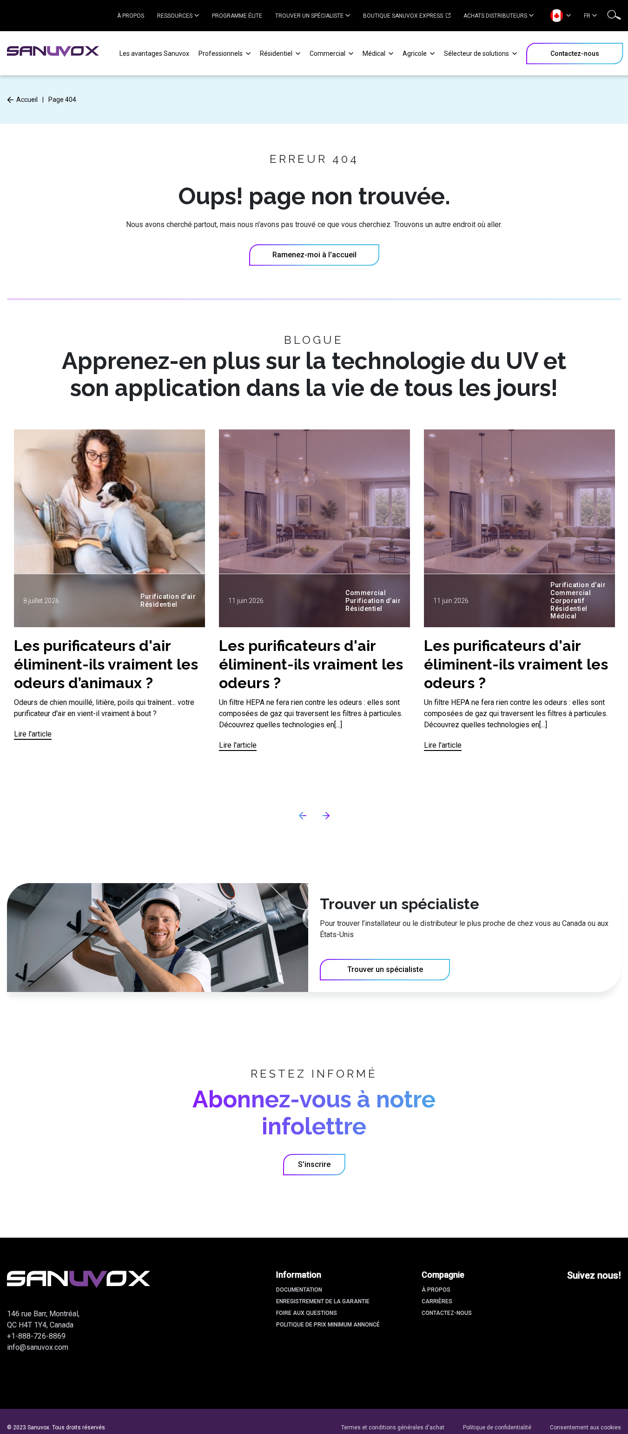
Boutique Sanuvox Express (403, 16)
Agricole (415, 53)
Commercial (328, 53)
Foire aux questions (306, 1313)
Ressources (174, 16)
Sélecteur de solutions (477, 53)
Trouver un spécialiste (309, 16)
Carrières (437, 1301)
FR (587, 16)
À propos (130, 16)
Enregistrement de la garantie (323, 1301)
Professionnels (221, 53)
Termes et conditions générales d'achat (392, 1427)
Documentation (299, 1290)
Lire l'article (33, 734)
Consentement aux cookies (585, 1427)
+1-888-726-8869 (36, 1336)
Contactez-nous (447, 1313)
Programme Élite (237, 16)
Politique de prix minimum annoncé (328, 1324)
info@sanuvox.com (37, 1347)
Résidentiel (277, 53)
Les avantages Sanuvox (154, 53)
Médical (375, 53)
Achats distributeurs (495, 16)
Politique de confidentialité (497, 1427)
